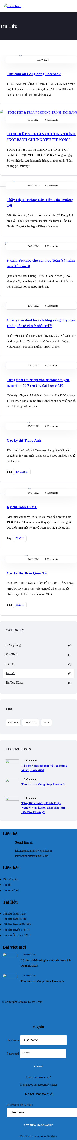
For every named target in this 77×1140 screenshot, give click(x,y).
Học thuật (12, 654)
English (22, 472)
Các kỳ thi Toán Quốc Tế (27, 573)
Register (52, 1084)
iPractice (31, 722)
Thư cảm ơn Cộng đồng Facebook (34, 74)
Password (13, 1053)
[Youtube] (16, 1013)
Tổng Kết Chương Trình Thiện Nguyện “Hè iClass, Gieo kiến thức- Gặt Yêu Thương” (43, 808)
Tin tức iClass (14, 682)
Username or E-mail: (20, 1104)
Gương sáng (13, 645)
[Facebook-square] (6, 1013)
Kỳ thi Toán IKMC (22, 507)
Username (13, 1040)
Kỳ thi (10, 663)
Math (20, 538)
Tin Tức (10, 673)
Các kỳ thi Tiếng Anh (24, 440)
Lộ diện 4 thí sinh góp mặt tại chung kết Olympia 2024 (44, 768)
